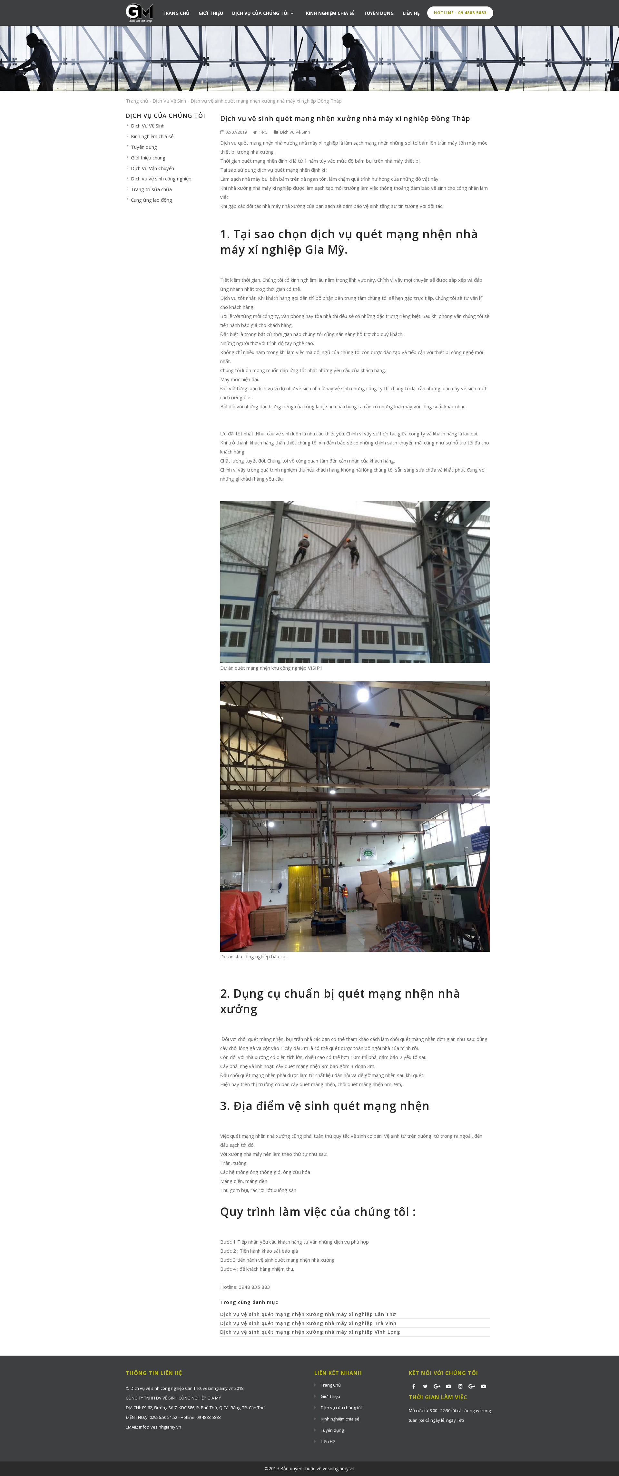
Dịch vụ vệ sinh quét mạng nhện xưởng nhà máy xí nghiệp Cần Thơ (308, 1314)
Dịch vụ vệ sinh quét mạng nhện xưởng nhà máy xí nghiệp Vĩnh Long (310, 1331)
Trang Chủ (176, 13)
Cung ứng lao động (151, 200)
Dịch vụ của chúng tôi (261, 13)
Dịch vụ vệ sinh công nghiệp (161, 178)
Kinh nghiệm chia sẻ (330, 13)
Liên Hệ (411, 13)
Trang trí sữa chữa (151, 189)
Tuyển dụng (379, 13)
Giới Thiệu (211, 13)
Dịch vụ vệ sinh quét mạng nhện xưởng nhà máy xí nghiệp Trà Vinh (308, 1323)
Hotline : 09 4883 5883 (460, 12)
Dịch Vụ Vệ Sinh (169, 100)
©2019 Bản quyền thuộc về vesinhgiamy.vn (309, 1468)
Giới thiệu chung (148, 157)
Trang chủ (137, 100)
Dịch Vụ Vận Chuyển (152, 168)
